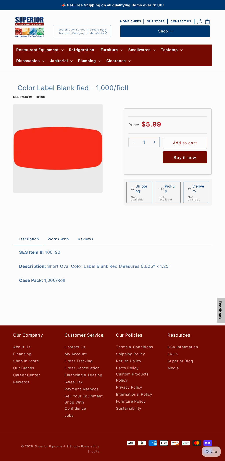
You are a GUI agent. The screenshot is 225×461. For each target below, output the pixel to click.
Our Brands (23, 368)
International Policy (134, 394)
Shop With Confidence (75, 405)
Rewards (21, 382)
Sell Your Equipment (84, 396)
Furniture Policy (131, 401)
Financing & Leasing (83, 375)
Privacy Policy (129, 387)
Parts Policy (127, 368)
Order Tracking (79, 361)
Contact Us (75, 347)
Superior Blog (180, 361)
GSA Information (182, 347)
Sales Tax (74, 382)
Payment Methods (82, 389)
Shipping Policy (130, 354)
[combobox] (82, 31)
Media (173, 368)
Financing (22, 354)
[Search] (105, 31)
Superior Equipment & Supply (57, 446)
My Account (76, 354)
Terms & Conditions (134, 347)
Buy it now (185, 157)
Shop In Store (26, 361)
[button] (39, 50)
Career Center (26, 375)
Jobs (69, 415)
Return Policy (128, 361)
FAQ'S (172, 354)
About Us (22, 347)
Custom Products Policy (132, 377)
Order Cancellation (82, 368)
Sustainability (128, 408)
